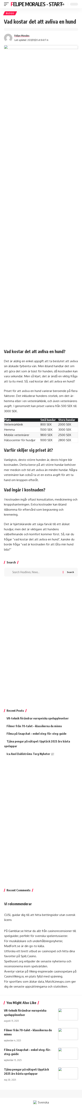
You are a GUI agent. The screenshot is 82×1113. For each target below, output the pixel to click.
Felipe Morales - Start (36, 4)
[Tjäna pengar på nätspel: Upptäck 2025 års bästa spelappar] (68, 1073)
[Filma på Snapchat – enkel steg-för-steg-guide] (68, 1054)
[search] (56, 4)
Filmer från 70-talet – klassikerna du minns (34, 726)
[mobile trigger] (7, 4)
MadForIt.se (12, 946)
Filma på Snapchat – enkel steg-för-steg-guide (36, 733)
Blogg (10, 13)
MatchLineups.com (57, 981)
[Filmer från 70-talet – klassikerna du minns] (68, 1034)
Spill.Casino (28, 956)
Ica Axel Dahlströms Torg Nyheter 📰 (30, 754)
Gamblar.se (16, 931)
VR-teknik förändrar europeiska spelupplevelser (38, 718)
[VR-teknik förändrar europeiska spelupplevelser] (68, 1014)
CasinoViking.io (14, 976)
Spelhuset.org (13, 961)
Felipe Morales (21, 35)
